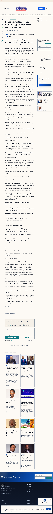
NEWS (6, 14)
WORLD (35, 14)
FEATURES (22, 14)
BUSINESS (9, 14)
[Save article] (2, 34)
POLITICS (31, 14)
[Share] (2, 31)
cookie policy (10, 511)
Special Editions (44, 14)
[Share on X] (2, 19)
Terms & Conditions (4, 498)
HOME (3, 14)
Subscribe (41, 8)
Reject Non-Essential (35, 509)
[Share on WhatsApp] (2, 27)
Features (7, 18)
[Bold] (6, 335)
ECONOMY (14, 14)
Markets (28, 500)
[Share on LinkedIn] (2, 25)
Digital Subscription (30, 503)
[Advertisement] (44, 31)
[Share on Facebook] (2, 22)
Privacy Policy (3, 500)
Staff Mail (28, 492)
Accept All (48, 509)
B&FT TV (38, 14)
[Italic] (8, 335)
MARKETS (18, 14)
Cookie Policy (3, 502)
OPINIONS (26, 14)
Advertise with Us (30, 489)
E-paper (49, 14)
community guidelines (23, 324)
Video (28, 502)
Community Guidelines (5, 503)
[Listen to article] (2, 38)
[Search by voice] (8, 8)
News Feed (29, 498)
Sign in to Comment (12, 337)
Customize (43, 509)
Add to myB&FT (13, 18)
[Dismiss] (51, 76)
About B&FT (29, 486)
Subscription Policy (4, 505)
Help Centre (29, 488)
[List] (12, 335)
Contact (28, 491)
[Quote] (10, 335)
